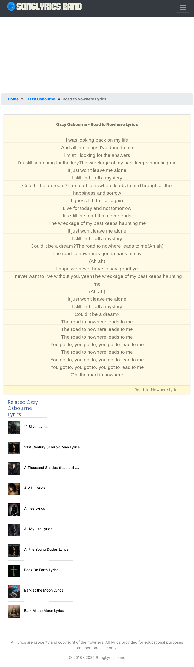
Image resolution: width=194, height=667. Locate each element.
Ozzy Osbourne (40, 99)
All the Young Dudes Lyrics (46, 549)
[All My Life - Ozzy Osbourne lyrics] (14, 530)
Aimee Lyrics (34, 508)
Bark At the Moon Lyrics (44, 610)
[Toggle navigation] (183, 8)
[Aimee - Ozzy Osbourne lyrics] (14, 509)
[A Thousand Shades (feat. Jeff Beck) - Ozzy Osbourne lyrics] (14, 468)
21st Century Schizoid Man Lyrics (52, 447)
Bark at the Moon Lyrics (43, 590)
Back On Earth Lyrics (41, 570)
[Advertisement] (97, 54)
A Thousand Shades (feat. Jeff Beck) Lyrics (60, 467)
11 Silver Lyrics (36, 426)
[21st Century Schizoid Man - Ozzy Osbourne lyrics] (14, 448)
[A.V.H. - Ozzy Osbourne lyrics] (14, 489)
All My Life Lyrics (38, 529)
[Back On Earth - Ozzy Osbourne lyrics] (14, 571)
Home (13, 99)
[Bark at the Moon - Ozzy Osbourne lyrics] (14, 591)
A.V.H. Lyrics (34, 488)
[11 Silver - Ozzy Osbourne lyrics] (14, 427)
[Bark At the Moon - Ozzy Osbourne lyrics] (14, 611)
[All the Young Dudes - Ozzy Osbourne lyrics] (14, 550)
